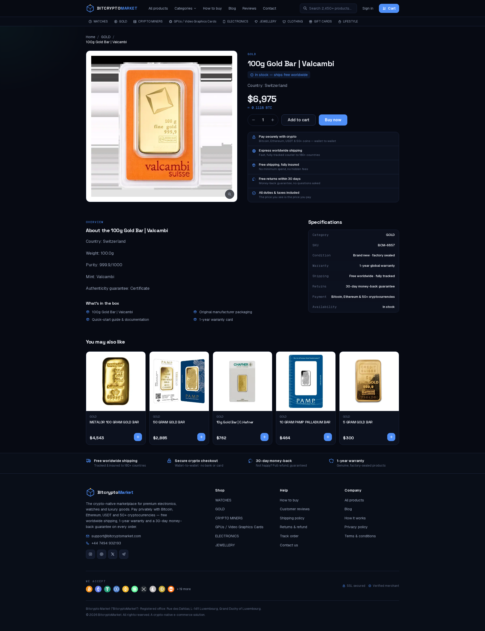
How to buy (212, 8)
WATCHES (100, 21)
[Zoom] (229, 194)
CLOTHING (295, 21)
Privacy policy (356, 527)
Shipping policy (292, 518)
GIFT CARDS (323, 21)
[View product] (138, 437)
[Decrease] (253, 120)
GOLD (123, 21)
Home (90, 37)
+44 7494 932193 (106, 543)
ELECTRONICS (237, 21)
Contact (269, 8)
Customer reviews (295, 509)
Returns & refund (293, 527)
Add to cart (298, 120)
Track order (289, 536)
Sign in (367, 8)
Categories (183, 8)
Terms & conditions (360, 536)
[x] (112, 554)
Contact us (289, 545)
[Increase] (272, 120)
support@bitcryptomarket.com (116, 536)
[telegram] (123, 554)
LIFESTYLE (350, 21)
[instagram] (90, 554)
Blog (232, 8)
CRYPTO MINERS (150, 21)
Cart (392, 8)
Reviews (249, 8)
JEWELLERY (267, 21)
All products (158, 8)
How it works (355, 518)
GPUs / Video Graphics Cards (195, 21)
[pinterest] (101, 554)
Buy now (333, 120)
